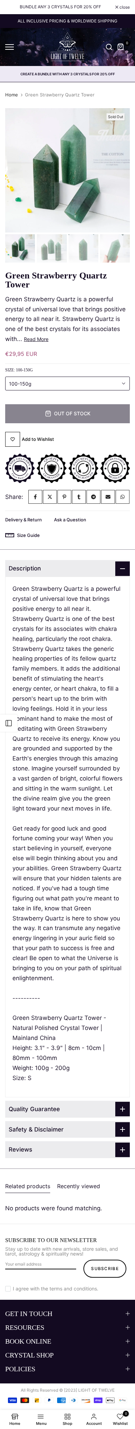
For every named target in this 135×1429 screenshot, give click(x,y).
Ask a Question (70, 519)
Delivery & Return (23, 519)
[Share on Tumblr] (79, 497)
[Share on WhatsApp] (122, 497)
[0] (121, 47)
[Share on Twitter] (50, 497)
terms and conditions (73, 1288)
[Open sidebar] (8, 723)
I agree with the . (55, 1288)
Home (11, 94)
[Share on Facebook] (35, 497)
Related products (27, 1186)
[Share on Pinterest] (64, 497)
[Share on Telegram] (93, 497)
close (124, 7)
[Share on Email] (108, 497)
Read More (36, 339)
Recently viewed (78, 1186)
